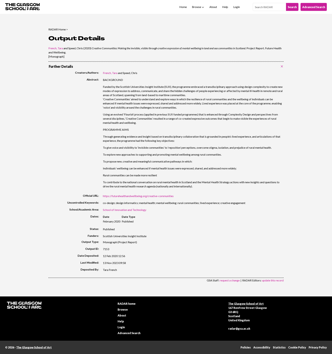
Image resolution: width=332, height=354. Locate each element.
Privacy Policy (318, 347)
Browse (196, 6)
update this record (273, 280)
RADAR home (127, 303)
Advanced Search (313, 7)
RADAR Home (57, 29)
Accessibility (261, 347)
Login (236, 6)
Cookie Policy (297, 347)
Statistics (279, 347)
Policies (246, 347)
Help (225, 6)
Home (183, 6)
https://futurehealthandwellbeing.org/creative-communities (138, 196)
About (213, 6)
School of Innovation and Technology (124, 209)
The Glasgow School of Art (246, 303)
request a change (230, 280)
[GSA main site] (22, 7)
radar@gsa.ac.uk (239, 328)
